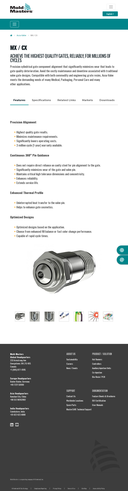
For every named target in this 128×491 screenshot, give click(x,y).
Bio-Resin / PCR (98, 376)
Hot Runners (97, 359)
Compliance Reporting (40, 488)
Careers (69, 363)
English (112, 13)
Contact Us (71, 396)
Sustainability (71, 359)
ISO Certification (99, 400)
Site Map (83, 488)
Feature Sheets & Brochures (103, 396)
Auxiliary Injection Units (101, 368)
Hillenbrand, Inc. (38, 479)
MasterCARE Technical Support (79, 409)
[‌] (11, 424)
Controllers (96, 363)
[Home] (21, 7)
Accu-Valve (21, 35)
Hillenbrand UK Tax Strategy (20, 488)
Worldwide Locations (74, 400)
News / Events (72, 368)
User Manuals (97, 405)
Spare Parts (71, 405)
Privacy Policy (57, 488)
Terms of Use (71, 488)
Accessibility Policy (99, 488)
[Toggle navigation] (111, 7)
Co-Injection (97, 372)
